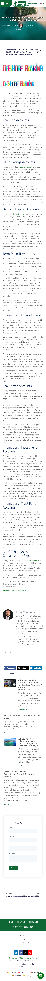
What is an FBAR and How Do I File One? (23, 716)
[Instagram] (30, 952)
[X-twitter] (25, 952)
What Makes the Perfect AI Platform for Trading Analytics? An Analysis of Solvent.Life (30, 685)
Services (28, 927)
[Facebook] (21, 952)
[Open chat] (40, 975)
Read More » (22, 709)
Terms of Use (13, 958)
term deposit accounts (17, 261)
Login (23, 946)
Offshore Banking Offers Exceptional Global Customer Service (19, 774)
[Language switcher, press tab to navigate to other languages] (42, 3)
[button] (2, 3)
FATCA (20, 958)
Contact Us (23, 935)
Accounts (18, 29)
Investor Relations (23, 943)
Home (10, 922)
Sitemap (34, 958)
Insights (17, 927)
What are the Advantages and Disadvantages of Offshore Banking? (28, 742)
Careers (23, 939)
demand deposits (19, 214)
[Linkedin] (16, 952)
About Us (20, 922)
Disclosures (27, 958)
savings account (25, 167)
